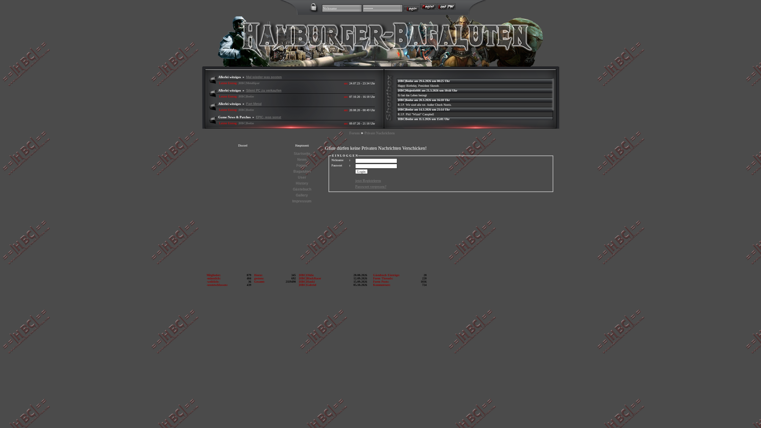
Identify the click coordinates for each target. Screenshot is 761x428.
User (302, 177)
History (302, 183)
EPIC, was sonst (268, 117)
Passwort (336, 165)
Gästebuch (302, 189)
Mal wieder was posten (264, 77)
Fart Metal (254, 104)
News (302, 160)
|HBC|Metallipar (249, 83)
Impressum (302, 201)
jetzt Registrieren (368, 181)
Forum (354, 133)
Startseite (302, 154)
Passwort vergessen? (370, 187)
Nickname (337, 160)
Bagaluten (302, 171)
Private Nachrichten (379, 133)
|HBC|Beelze (246, 96)
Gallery (302, 195)
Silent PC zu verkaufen (264, 90)
